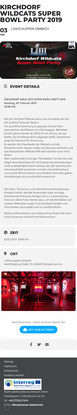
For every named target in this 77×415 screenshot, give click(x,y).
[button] (7, 408)
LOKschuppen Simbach (17, 260)
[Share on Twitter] (39, 344)
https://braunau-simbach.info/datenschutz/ (29, 216)
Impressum (10, 366)
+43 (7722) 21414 (18, 400)
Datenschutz (11, 371)
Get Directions (41, 329)
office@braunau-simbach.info (27, 405)
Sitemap (8, 362)
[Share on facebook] (31, 344)
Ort (14, 254)
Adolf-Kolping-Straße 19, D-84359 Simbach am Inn (33, 264)
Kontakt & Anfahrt (14, 375)
